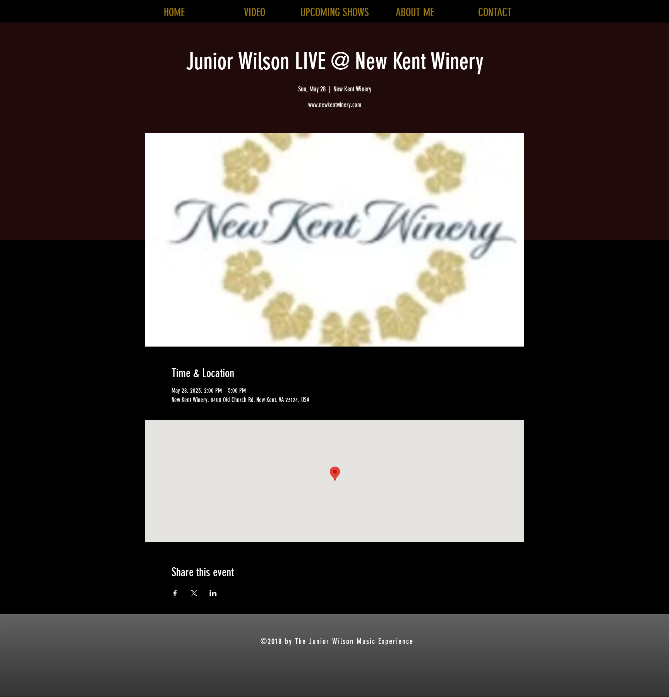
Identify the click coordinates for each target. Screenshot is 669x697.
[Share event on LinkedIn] (213, 593)
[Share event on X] (194, 593)
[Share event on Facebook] (175, 593)
